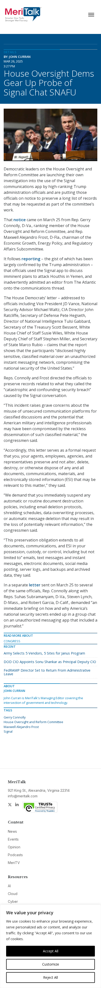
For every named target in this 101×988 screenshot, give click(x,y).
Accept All (50, 951)
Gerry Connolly (14, 717)
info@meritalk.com (23, 796)
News (12, 831)
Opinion (14, 847)
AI (9, 886)
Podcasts (15, 855)
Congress (12, 641)
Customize (50, 964)
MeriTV (14, 863)
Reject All (50, 977)
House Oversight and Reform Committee (33, 722)
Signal (8, 731)
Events (13, 839)
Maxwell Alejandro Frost (21, 727)
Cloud (12, 894)
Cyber (13, 901)
